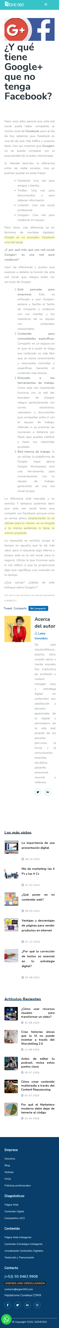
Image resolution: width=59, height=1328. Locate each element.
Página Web (11, 1205)
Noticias (9, 1172)
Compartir (20, 608)
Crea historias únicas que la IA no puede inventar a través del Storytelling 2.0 (38, 1038)
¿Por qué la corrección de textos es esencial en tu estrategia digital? (38, 958)
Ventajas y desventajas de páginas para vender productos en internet (38, 925)
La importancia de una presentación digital (38, 845)
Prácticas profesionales (17, 1185)
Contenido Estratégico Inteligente (23, 1244)
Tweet (8, 608)
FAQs (7, 1179)
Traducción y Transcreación (19, 1257)
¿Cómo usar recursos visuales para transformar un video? (38, 1013)
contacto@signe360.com (18, 1289)
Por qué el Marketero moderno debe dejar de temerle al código (38, 1108)
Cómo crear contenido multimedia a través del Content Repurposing (38, 1086)
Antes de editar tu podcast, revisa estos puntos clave (38, 1063)
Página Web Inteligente (17, 1237)
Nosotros (9, 1159)
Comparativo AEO (14, 1218)
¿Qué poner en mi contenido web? (38, 897)
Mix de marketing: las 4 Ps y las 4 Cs (38, 871)
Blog (7, 1165)
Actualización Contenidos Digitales (23, 1251)
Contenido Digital (14, 1211)
